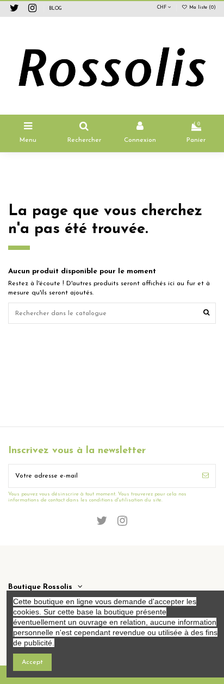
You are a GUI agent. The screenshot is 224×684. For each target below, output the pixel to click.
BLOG (55, 9)
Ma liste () (202, 7)
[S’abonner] (205, 476)
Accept (32, 662)
